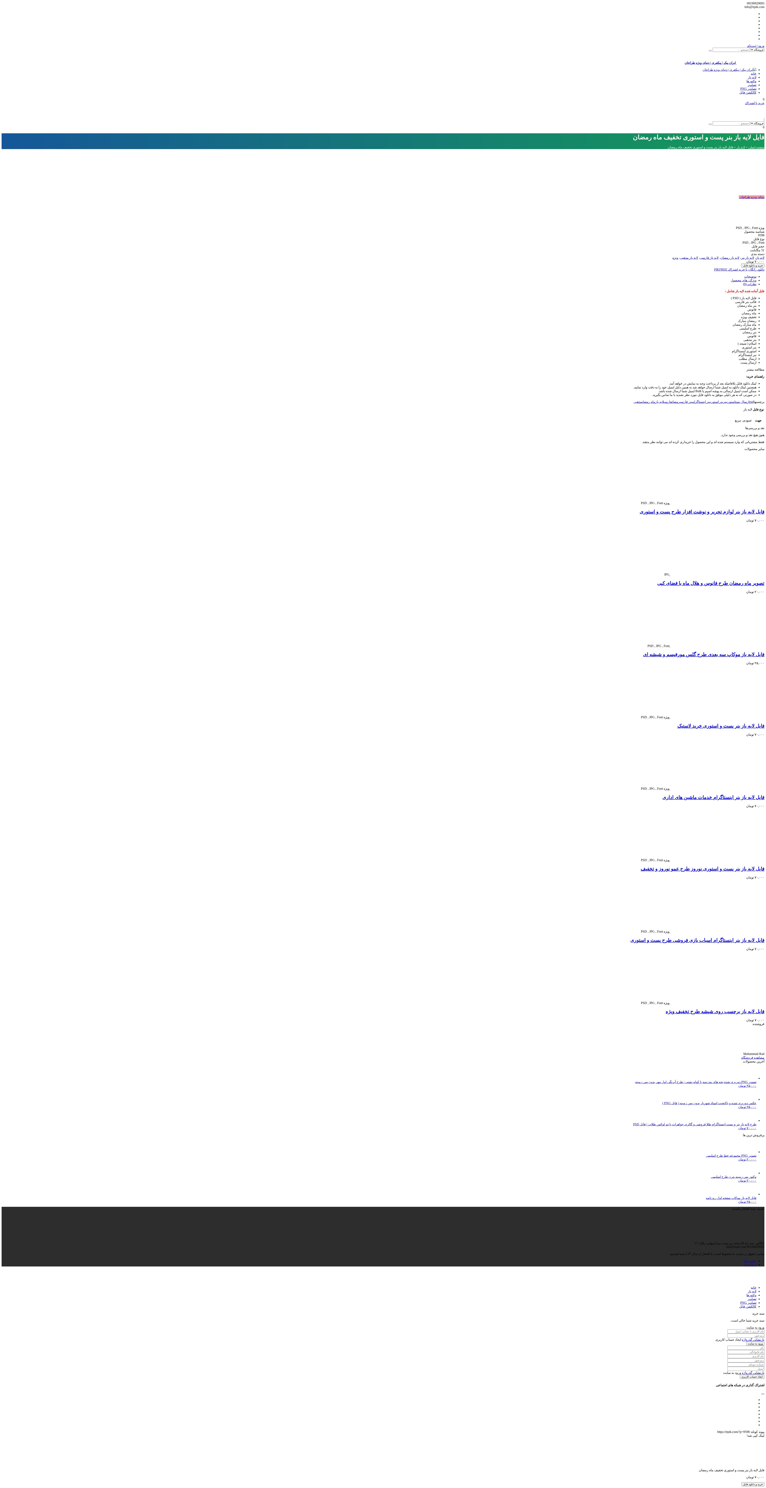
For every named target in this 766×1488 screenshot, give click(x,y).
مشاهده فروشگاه (752, 1057)
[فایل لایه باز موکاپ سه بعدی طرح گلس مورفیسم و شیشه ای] (716, 646)
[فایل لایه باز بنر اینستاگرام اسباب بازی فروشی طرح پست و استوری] (716, 931)
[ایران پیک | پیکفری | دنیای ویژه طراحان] (729, 69)
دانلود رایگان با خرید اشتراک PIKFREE (739, 269)
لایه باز (752, 77)
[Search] (710, 50)
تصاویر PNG (748, 88)
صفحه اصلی (756, 147)
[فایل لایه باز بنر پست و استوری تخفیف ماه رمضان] (705, 228)
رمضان (676, 402)
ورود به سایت (755, 1343)
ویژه (675, 257)
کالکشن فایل (747, 92)
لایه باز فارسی (709, 257)
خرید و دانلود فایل (753, 265)
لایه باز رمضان (729, 257)
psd (751, 402)
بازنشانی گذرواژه (753, 1339)
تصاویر (752, 85)
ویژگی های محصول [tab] (743, 280)
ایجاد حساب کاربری (752, 1376)
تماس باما (749, 1260)
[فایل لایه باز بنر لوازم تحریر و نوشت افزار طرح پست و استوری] (716, 503)
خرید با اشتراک (754, 103)
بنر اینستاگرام (701, 402)
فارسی (668, 402)
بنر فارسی (686, 402)
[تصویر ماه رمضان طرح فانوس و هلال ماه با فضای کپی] (716, 574)
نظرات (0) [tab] (749, 284)
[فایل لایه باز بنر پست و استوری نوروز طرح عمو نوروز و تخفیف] (716, 860)
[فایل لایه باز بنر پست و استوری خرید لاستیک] (716, 717)
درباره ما (750, 1264)
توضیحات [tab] (750, 276)
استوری (731, 402)
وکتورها (751, 81)
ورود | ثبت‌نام (755, 45)
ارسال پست (742, 402)
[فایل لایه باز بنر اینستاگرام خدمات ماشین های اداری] (716, 788)
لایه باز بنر (747, 257)
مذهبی (638, 402)
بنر (725, 402)
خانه (753, 73)
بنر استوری (716, 402)
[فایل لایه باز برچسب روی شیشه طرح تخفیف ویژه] (716, 1003)
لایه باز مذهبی (689, 257)
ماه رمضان (648, 402)
